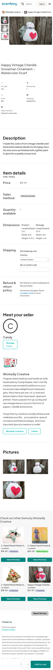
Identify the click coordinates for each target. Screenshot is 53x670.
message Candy (26, 293)
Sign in (42, 4)
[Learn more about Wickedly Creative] (10, 362)
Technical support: (9, 628)
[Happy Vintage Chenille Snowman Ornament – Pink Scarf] (39, 583)
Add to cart (40, 664)
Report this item (40, 613)
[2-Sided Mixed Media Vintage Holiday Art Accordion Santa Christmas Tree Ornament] (13, 583)
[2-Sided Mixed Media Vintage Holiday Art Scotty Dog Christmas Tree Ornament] (13, 544)
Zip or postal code (28, 265)
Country (23, 255)
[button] (27, 4)
